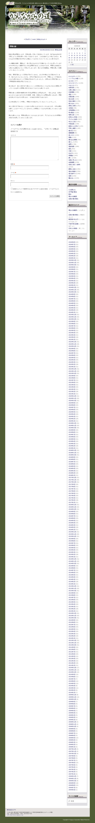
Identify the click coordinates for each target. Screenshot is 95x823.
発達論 (71, 155)
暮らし (71, 142)
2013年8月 (72, 595)
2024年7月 (72, 299)
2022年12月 (72, 342)
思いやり (71, 135)
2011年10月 (72, 645)
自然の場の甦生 (73, 199)
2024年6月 (72, 301)
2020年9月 (72, 403)
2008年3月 (72, 742)
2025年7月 (72, 271)
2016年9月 (72, 511)
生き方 (71, 153)
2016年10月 (72, 509)
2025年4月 (72, 278)
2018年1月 (72, 475)
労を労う (28, 39)
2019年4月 (72, 441)
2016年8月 (72, 514)
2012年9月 (72, 620)
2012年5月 (72, 629)
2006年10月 (72, 781)
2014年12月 (72, 559)
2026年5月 (72, 249)
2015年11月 (72, 534)
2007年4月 (72, 767)
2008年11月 (72, 724)
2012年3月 (72, 634)
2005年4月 (72, 790)
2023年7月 (72, 326)
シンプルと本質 (73, 78)
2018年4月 (72, 468)
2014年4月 (72, 577)
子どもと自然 (73, 119)
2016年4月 (72, 523)
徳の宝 (71, 130)
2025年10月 (72, 265)
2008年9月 (72, 729)
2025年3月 (72, 281)
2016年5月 (72, 520)
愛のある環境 (73, 140)
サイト (13, 181)
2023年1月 (72, 339)
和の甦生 (71, 112)
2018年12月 (72, 450)
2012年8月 (72, 622)
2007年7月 (72, 760)
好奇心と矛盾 (73, 117)
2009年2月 (72, 717)
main (34, 39)
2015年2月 (72, 554)
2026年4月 (72, 251)
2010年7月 (72, 679)
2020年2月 (72, 419)
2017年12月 (72, 477)
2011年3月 (72, 661)
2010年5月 (72, 683)
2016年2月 (72, 527)
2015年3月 (72, 552)
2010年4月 (72, 686)
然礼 (70, 149)
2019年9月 (72, 430)
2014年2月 (72, 581)
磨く (70, 158)
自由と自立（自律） (75, 164)
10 (72, 55)
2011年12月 (72, 640)
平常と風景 (72, 128)
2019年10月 (72, 428)
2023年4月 (72, 333)
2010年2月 (72, 690)
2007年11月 (72, 751)
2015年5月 (72, 548)
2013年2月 (72, 609)
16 (69, 58)
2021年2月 (72, 391)
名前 (13, 164)
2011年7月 (72, 652)
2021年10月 (72, 373)
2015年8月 (72, 541)
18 (74, 58)
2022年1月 (72, 367)
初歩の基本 (72, 101)
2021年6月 (72, 382)
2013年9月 (72, 593)
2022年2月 (72, 364)
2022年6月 (72, 355)
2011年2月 (72, 663)
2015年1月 (72, 557)
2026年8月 (72, 242)
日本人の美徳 (73, 228)
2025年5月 (72, 276)
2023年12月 (72, 314)
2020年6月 (72, 409)
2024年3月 (72, 308)
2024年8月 (72, 296)
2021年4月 (72, 387)
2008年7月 (72, 733)
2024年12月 (72, 287)
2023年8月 (72, 323)
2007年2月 (72, 772)
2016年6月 (72, 518)
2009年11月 (72, 697)
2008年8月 (72, 731)
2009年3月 (72, 715)
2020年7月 (72, 407)
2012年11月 (72, 615)
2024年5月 (72, 303)
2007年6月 (72, 762)
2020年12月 (72, 396)
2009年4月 (72, 713)
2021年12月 (72, 369)
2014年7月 (72, 570)
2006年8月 (72, 785)
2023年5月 (72, 330)
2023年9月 (72, 321)
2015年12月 (72, 532)
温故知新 (71, 146)
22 (85, 58)
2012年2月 (72, 636)
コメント (13, 135)
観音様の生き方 (73, 219)
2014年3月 (72, 579)
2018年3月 (72, 471)
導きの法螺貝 (73, 196)
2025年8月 (72, 269)
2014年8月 (72, 568)
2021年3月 (72, 389)
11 (74, 55)
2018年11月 (72, 453)
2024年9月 (72, 294)
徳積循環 (71, 133)
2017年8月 (72, 486)
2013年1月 (72, 611)
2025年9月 (72, 267)
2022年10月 (72, 346)
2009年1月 (72, 720)
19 (77, 58)
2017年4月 (72, 495)
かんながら (72, 76)
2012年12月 (72, 613)
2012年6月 (72, 627)
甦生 (70, 194)
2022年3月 (72, 362)
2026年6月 (72, 247)
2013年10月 (72, 590)
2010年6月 (72, 681)
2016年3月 (72, 525)
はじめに (71, 81)
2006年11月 (72, 778)
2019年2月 (72, 446)
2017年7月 (72, 489)
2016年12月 (72, 504)
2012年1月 (72, 638)
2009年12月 (72, 695)
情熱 (70, 137)
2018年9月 (72, 457)
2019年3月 (72, 443)
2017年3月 (72, 498)
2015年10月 (72, 536)
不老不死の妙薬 (73, 224)
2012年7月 (72, 624)
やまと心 (71, 85)
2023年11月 (72, 317)
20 (80, 58)
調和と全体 (72, 169)
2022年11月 (72, 344)
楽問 (70, 144)
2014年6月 (72, 572)
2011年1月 (72, 665)
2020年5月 (72, 412)
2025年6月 (72, 274)
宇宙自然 (71, 124)
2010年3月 (72, 688)
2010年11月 (72, 670)
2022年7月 (72, 353)
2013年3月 (72, 606)
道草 (70, 176)
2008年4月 (72, 740)
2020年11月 (72, 398)
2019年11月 (72, 425)
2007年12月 (72, 749)
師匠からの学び (73, 126)
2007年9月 (72, 756)
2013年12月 (72, 586)
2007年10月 (72, 753)
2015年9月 (72, 538)
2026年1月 (72, 258)
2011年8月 (72, 649)
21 (82, 58)
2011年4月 (72, 658)
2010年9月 (72, 674)
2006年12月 (72, 776)
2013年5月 (72, 602)
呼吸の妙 (13, 46)
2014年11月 (72, 561)
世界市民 (71, 87)
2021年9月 (72, 376)
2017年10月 (72, 482)
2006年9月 (72, 783)
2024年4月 (72, 305)
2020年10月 (72, 400)
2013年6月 (72, 600)
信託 (70, 94)
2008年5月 (72, 738)
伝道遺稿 (71, 92)
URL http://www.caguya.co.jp (15, 815)
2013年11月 (72, 588)
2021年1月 (72, 394)
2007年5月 (72, 765)
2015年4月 (72, 550)
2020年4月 (72, 414)
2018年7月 (72, 462)
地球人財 (71, 115)
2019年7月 (72, 434)
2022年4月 (72, 360)
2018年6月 (72, 464)
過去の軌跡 (72, 171)
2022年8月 (72, 351)
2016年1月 (72, 529)
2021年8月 (72, 378)
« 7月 (72, 64)
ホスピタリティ (73, 83)
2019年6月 (72, 437)
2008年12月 (72, 722)
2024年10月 (72, 292)
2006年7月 (72, 787)
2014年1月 (72, 584)
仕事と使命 (72, 90)
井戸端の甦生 (73, 192)
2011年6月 (72, 654)
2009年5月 (72, 710)
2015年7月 (72, 543)
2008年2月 (72, 744)
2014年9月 (72, 566)
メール (13, 172)
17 (72, 58)
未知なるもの (41, 39)
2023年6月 (72, 328)
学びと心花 (72, 121)
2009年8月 (72, 704)
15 (85, 55)
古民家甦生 (72, 110)
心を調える (72, 190)
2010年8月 (72, 676)
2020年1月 (72, 421)
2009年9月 (72, 701)
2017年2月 (72, 500)
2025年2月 (72, 283)
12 (77, 55)
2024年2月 (72, 310)
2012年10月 (72, 618)
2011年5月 (72, 656)
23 (69, 60)
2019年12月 (72, 423)
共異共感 (71, 96)
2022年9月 (72, 348)
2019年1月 (72, 448)
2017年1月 (72, 502)
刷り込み (71, 103)
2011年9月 (72, 647)
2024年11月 (72, 290)
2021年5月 (72, 385)
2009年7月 (72, 706)
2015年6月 (72, 545)
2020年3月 (72, 416)
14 (82, 55)
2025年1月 (72, 285)
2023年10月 (72, 319)
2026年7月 (72, 244)
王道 (70, 151)
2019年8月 (72, 432)
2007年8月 (72, 758)
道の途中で (72, 173)
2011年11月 (72, 643)
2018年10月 (72, 455)
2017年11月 (72, 480)
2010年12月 (72, 667)
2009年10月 (72, 699)
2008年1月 (72, 747)
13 (80, 55)
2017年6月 (72, 491)
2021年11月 (72, 371)
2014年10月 (72, 563)
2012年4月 (72, 631)
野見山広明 (58, 50)
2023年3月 (72, 335)
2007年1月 (72, 774)
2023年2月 (72, 337)
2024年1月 (72, 312)
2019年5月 (72, 439)
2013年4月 (72, 604)
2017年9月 (72, 484)
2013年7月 (72, 597)
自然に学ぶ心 (73, 160)
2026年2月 (72, 256)
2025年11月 (72, 262)
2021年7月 (72, 380)
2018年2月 (72, 473)
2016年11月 (72, 507)
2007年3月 (72, 769)
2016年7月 (72, 516)
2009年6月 (72, 708)
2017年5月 (72, 493)
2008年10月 (72, 726)
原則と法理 (72, 106)
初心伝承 (71, 99)
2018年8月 (72, 459)
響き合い (71, 178)
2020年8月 (72, 405)
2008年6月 (72, 735)
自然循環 (71, 162)
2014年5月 (72, 575)
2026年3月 (72, 253)
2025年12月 (72, 260)
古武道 (71, 108)
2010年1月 (72, 692)
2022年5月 (72, 357)
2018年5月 (72, 466)
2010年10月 (72, 672)
